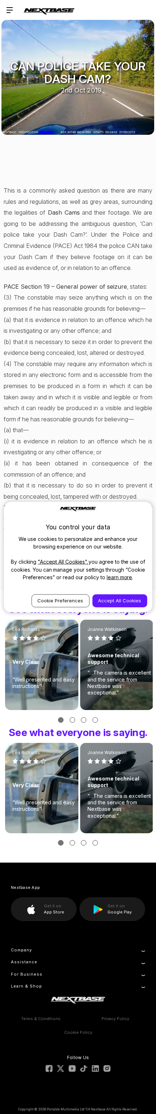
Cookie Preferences (60, 600)
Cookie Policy (78, 1032)
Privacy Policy (115, 1018)
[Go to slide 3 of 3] (83, 720)
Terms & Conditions (41, 1018)
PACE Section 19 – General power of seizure (65, 286)
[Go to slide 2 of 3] (72, 720)
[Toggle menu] (10, 10)
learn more (119, 577)
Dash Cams (64, 212)
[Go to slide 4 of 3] (95, 720)
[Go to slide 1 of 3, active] (60, 720)
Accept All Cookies (119, 600)
